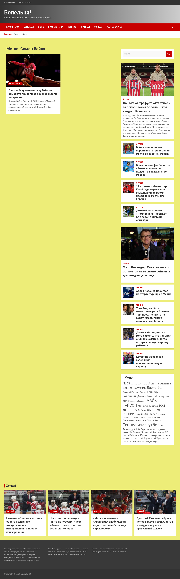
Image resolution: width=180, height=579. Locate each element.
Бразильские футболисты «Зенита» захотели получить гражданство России (153, 170)
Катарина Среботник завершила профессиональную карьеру (149, 361)
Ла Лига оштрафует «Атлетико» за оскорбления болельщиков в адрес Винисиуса (146, 107)
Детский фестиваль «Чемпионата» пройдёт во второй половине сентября (151, 215)
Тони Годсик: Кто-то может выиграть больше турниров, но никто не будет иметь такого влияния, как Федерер (152, 315)
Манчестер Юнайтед (148, 406)
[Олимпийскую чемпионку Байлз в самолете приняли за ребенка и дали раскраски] (33, 70)
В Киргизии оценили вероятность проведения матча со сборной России (153, 150)
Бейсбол (29, 27)
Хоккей (98, 27)
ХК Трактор (159, 438)
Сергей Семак (145, 417)
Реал (143, 410)
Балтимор (140, 388)
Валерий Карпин (130, 392)
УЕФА (141, 425)
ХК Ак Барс (140, 429)
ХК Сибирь (166, 436)
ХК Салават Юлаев (137, 435)
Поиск (169, 54)
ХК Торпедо (146, 438)
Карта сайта (114, 27)
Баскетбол (12, 27)
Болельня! (17, 12)
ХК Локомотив (157, 432)
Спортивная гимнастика (134, 420)
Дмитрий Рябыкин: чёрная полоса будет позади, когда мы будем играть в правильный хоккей (155, 523)
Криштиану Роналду (136, 401)
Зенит (150, 396)
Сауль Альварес (146, 414)
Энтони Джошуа (149, 441)
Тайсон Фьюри (154, 420)
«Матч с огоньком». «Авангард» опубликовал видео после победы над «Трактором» (109, 523)
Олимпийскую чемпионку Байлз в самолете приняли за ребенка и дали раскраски (32, 94)
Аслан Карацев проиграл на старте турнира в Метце (153, 292)
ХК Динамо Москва (139, 432)
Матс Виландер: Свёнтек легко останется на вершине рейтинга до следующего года (146, 271)
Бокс (41, 27)
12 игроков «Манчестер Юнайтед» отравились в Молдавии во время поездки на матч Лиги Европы (151, 193)
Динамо (141, 396)
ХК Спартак (134, 438)
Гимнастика (55, 27)
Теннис (72, 27)
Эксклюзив (135, 441)
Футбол (85, 27)
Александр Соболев (139, 384)
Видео (143, 392)
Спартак (156, 417)
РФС (137, 410)
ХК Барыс (151, 429)
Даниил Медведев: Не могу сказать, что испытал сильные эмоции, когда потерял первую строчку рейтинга (153, 339)
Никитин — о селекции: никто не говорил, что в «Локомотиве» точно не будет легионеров (65, 523)
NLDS (126, 383)
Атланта (153, 383)
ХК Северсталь (154, 435)
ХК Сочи (126, 438)
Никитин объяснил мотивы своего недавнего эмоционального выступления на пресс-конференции (24, 525)
